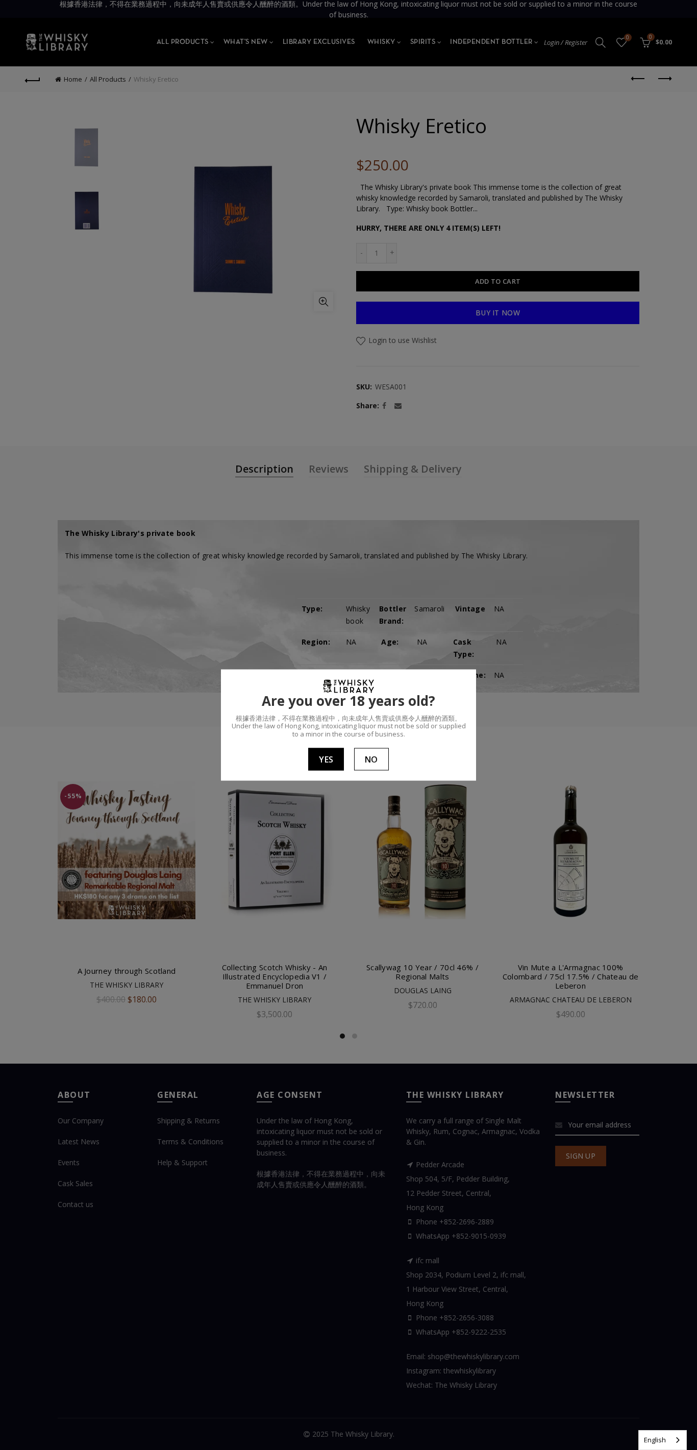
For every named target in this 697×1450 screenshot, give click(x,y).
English (655, 1439)
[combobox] (662, 1440)
